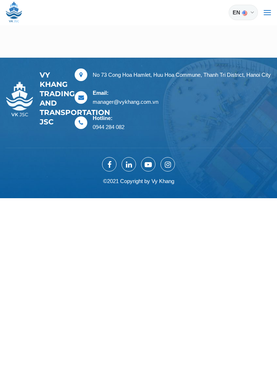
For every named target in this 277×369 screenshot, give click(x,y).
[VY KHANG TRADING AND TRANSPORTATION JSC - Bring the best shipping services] (23, 12)
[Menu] (267, 12)
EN (236, 12)
